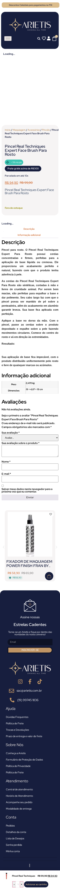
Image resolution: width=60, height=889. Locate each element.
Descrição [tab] (29, 229)
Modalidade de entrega (19, 808)
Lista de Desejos (15, 838)
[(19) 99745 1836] (12, 700)
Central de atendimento (19, 789)
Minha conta (13, 851)
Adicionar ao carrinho (36, 884)
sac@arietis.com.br (29, 690)
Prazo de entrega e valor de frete (24, 736)
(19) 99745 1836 (27, 700)
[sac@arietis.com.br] (11, 690)
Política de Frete (15, 723)
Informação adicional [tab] (29, 235)
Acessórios (34, 129)
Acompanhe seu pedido (19, 802)
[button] (4, 547)
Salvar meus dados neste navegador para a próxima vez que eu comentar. (27, 490)
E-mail (6, 474)
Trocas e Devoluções (17, 730)
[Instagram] (20, 681)
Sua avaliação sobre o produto (20, 443)
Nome (6, 461)
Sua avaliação (11, 432)
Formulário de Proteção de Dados (24, 759)
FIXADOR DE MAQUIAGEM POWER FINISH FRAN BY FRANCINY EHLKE (29, 565)
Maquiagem (19, 129)
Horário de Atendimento (19, 796)
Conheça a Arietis (16, 753)
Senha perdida (14, 845)
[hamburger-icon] (8, 38)
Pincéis (46, 129)
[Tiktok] (39, 681)
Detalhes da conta (16, 832)
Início (8, 129)
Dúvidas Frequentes (17, 717)
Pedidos (10, 825)
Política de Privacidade (18, 766)
